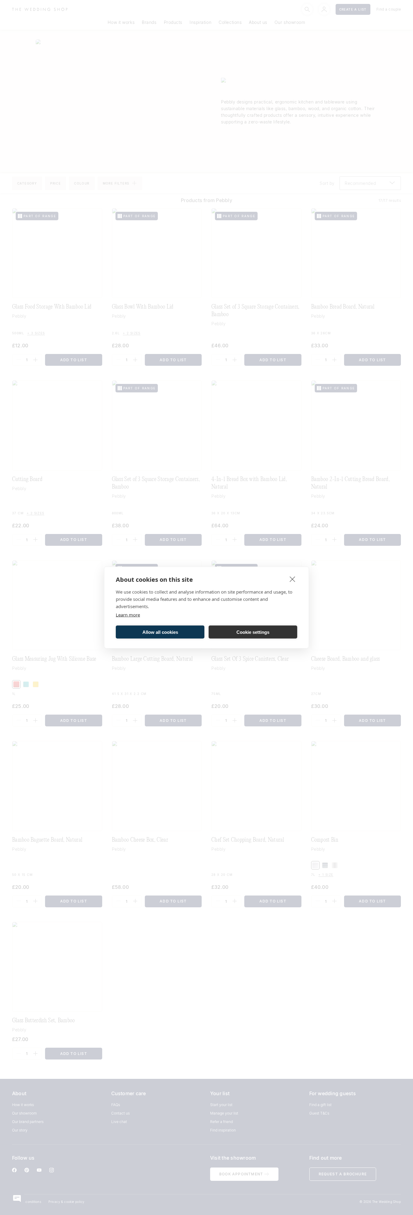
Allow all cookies (160, 631)
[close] (292, 579)
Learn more (128, 615)
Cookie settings (252, 631)
